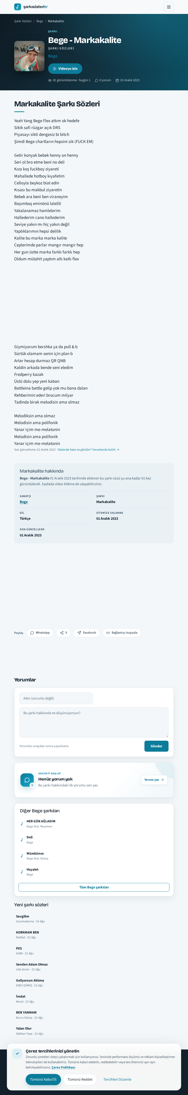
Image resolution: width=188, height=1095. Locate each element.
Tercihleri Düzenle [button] (117, 1079)
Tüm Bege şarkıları (94, 887)
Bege (39, 21)
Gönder (156, 746)
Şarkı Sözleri (23, 21)
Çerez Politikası (63, 1067)
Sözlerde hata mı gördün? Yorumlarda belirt (87, 449)
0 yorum (105, 80)
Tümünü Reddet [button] (80, 1079)
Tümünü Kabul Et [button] (43, 1079)
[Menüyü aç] (169, 7)
